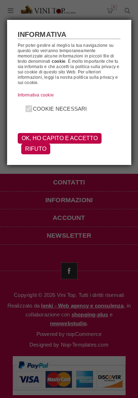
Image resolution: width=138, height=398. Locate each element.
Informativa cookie (36, 95)
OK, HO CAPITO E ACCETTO (60, 138)
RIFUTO (35, 149)
